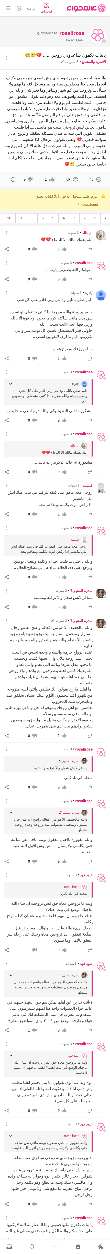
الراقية (32, 8)
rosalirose (84, 262)
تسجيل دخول (89, 204)
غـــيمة (88, 485)
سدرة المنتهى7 (81, 590)
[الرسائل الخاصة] (9, 1247)
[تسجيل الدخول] (55, 1247)
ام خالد (87, 232)
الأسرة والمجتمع (94, 61)
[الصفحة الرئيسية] (86, 8)
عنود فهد (86, 874)
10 (9, 218)
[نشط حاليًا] (78, 1247)
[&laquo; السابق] (105, 218)
